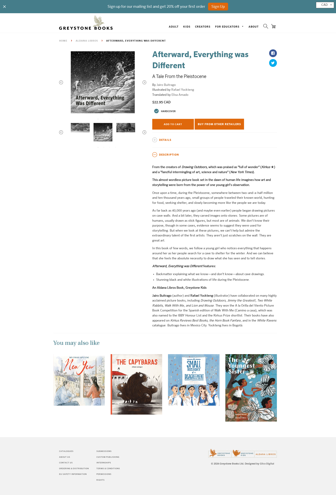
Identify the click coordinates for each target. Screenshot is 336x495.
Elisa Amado (180, 95)
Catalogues (66, 451)
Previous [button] (61, 82)
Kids (186, 26)
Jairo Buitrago (166, 85)
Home (63, 41)
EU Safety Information (73, 474)
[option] (103, 82)
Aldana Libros (87, 41)
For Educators (227, 26)
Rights (100, 480)
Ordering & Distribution (74, 469)
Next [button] (144, 82)
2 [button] (104, 119)
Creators (202, 26)
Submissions (104, 451)
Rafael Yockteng (182, 90)
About (253, 26)
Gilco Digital (267, 464)
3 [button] (110, 119)
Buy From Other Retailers (219, 124)
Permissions (103, 474)
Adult (173, 26)
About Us (64, 457)
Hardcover (168, 111)
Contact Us (66, 463)
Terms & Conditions (108, 469)
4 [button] (115, 119)
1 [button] (98, 119)
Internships (103, 463)
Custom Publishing (107, 457)
